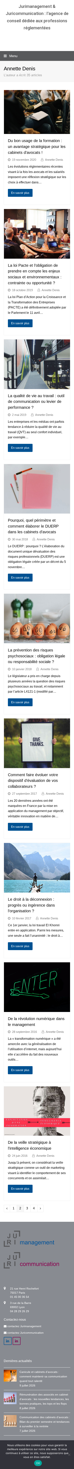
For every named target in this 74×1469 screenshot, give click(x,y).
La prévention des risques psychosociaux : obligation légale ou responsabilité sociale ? (36, 656)
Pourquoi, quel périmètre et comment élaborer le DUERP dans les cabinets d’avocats (33, 526)
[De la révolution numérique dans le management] (37, 1009)
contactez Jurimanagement (24, 1326)
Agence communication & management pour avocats (37, 39)
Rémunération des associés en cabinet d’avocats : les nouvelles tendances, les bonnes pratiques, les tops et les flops (44, 1399)
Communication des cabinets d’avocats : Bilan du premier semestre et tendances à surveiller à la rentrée (45, 1422)
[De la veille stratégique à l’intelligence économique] (37, 1133)
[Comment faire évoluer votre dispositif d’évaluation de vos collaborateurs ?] (37, 765)
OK (38, 1463)
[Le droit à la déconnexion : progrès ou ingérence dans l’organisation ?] (37, 890)
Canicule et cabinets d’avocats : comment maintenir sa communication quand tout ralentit (43, 1376)
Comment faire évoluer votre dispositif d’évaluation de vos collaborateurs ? (33, 781)
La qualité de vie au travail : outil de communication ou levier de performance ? (36, 402)
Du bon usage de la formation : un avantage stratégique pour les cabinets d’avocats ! (37, 146)
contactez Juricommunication (25, 1332)
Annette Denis (54, 159)
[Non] (69, 1455)
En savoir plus (20, 192)
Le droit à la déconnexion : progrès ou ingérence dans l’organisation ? (31, 905)
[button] (37, 56)
